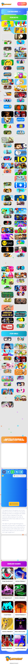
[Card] (7, 56)
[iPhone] (20, 168)
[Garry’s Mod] (20, 120)
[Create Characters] (7, 348)
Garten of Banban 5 (7, 631)
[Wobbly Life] (20, 320)
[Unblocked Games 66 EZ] (7, 316)
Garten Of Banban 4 (20, 614)
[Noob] (20, 200)
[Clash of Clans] (20, 69)
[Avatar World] (20, 340)
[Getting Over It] (7, 133)
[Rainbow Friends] (7, 232)
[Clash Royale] (7, 75)
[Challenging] (7, 64)
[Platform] (20, 213)
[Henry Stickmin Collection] (20, 155)
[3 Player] (7, 26)
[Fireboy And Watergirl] (20, 110)
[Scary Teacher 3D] (20, 251)
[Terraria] (7, 297)
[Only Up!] (7, 204)
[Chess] (20, 62)
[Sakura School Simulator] (20, 385)
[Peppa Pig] (7, 380)
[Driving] (20, 97)
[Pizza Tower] (20, 204)
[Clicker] (20, 77)
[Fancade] (7, 107)
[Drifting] (7, 95)
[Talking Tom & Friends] (20, 282)
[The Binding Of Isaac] (20, 303)
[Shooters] (7, 256)
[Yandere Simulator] (7, 406)
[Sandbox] (20, 243)
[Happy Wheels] (7, 146)
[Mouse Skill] (7, 200)
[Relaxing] (7, 239)
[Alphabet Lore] (20, 32)
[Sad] (7, 245)
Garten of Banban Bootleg (8, 648)
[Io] (20, 161)
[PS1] (7, 224)
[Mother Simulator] (7, 372)
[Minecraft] (7, 185)
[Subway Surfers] (20, 277)
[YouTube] (7, 329)
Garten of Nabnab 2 (20, 648)
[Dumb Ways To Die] (7, 101)
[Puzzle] (20, 226)
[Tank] (7, 288)
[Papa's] (20, 374)
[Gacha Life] (7, 368)
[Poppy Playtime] (20, 219)
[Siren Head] (20, 256)
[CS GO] (7, 88)
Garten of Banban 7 (20, 581)
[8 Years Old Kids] (7, 30)
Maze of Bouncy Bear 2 (20, 631)
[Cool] (20, 84)
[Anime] (7, 340)
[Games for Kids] (20, 368)
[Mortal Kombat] (7, 191)
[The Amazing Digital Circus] (20, 295)
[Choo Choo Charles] (7, 69)
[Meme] (20, 180)
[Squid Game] (7, 271)
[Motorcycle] (20, 191)
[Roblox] (20, 239)
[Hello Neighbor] (7, 153)
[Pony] (20, 378)
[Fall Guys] (20, 101)
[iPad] (7, 168)
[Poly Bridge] (7, 217)
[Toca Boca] (20, 400)
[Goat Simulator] (20, 133)
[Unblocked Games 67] (20, 316)
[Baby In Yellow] (20, 39)
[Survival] (7, 284)
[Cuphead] (20, 90)
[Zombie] (20, 327)
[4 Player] (20, 26)
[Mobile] (20, 187)
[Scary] (7, 251)
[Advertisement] (14, 423)
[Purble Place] (7, 385)
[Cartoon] (20, 58)
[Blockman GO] (20, 43)
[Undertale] (7, 322)
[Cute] (20, 348)
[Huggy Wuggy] (7, 159)
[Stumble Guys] (7, 277)
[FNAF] (7, 116)
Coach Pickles (7, 614)
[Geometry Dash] (20, 127)
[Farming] (7, 359)
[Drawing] (7, 355)
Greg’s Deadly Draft (7, 581)
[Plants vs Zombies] (7, 213)
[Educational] (20, 355)
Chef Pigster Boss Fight (8, 598)
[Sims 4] (7, 393)
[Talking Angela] (20, 391)
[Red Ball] (20, 232)
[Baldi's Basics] (7, 43)
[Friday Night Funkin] (20, 116)
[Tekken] (20, 290)
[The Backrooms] (7, 301)
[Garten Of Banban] (7, 127)
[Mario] (20, 174)
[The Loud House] (7, 309)
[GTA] (7, 142)
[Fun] (7, 122)
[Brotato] (7, 49)
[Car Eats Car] (20, 51)
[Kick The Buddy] (7, 172)
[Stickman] (20, 269)
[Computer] (7, 84)
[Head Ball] (20, 148)
